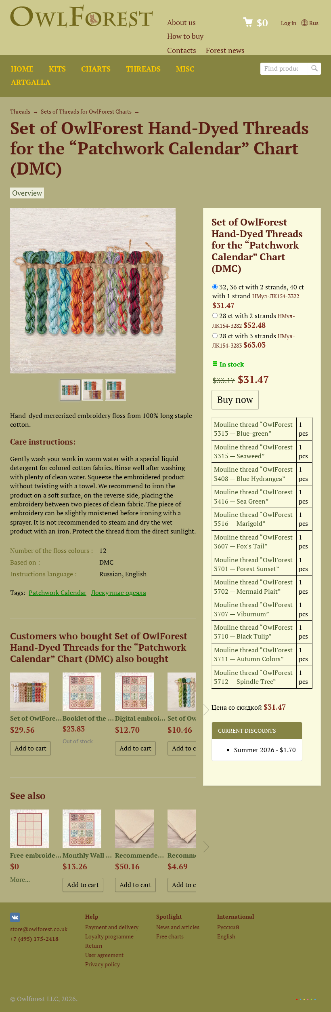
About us (181, 22)
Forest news (225, 50)
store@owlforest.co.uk (38, 929)
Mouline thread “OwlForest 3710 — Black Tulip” (253, 632)
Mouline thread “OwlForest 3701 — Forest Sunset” (253, 564)
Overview (27, 193)
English (226, 936)
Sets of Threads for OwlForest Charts (86, 111)
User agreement (104, 955)
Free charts (170, 936)
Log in (288, 23)
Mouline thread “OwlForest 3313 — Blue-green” (253, 429)
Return (93, 945)
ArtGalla (30, 82)
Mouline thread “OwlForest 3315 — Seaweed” (253, 451)
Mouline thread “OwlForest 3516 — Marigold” (253, 519)
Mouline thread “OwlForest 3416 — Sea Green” (253, 496)
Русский (228, 927)
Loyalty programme (109, 936)
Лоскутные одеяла (118, 592)
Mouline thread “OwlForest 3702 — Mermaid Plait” (253, 586)
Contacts (181, 50)
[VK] (15, 920)
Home (22, 69)
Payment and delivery (111, 927)
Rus (313, 23)
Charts (96, 69)
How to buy (185, 36)
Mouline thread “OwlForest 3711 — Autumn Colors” (253, 654)
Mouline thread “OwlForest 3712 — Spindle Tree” (253, 677)
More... (20, 879)
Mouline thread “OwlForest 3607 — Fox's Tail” (253, 541)
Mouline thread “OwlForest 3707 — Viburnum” (253, 609)
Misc (185, 69)
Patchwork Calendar (57, 592)
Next (206, 709)
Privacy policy (102, 964)
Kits (57, 69)
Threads (143, 69)
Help (91, 916)
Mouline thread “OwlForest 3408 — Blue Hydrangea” (253, 474)
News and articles (177, 927)
